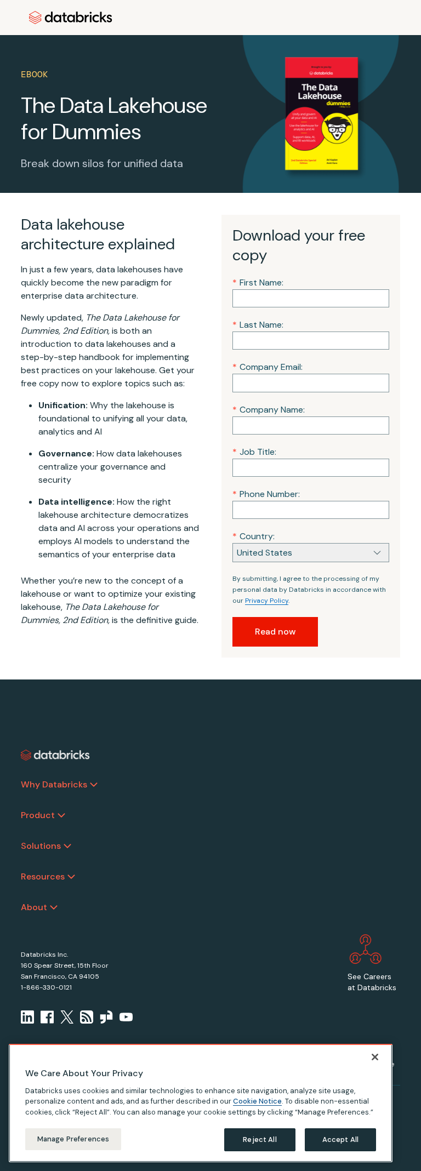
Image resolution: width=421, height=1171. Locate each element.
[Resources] (71, 876)
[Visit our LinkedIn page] (27, 1017)
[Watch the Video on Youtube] (126, 1017)
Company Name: (268, 409)
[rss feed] (86, 1017)
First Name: (257, 282)
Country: (253, 536)
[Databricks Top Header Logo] (70, 17)
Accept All (340, 1139)
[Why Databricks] (93, 784)
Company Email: (267, 367)
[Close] (375, 1057)
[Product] (61, 815)
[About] (53, 907)
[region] (200, 1103)
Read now (275, 631)
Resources (43, 876)
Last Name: (257, 324)
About (34, 907)
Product (38, 815)
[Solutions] (67, 846)
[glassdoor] (106, 1017)
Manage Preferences (73, 1139)
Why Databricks (54, 784)
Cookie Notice (257, 1101)
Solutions (41, 846)
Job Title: (254, 452)
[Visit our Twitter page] (66, 1017)
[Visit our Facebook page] (47, 1017)
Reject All (259, 1139)
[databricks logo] (55, 755)
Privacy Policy (266, 600)
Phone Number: (266, 494)
